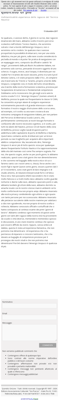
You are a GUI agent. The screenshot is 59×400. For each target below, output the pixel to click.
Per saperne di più (30, 10)
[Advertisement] (29, 273)
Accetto (44, 10)
